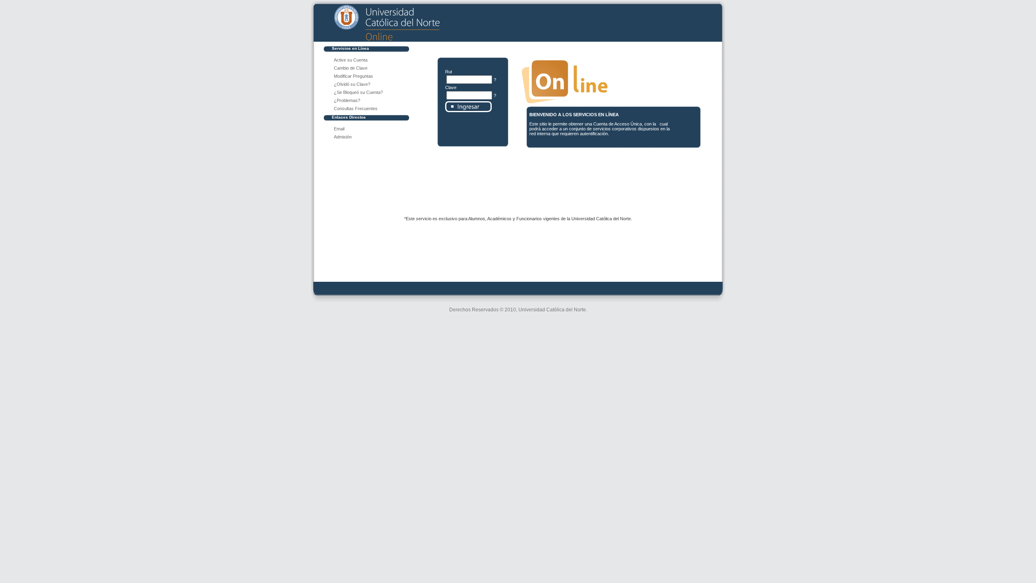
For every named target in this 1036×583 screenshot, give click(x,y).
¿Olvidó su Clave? (352, 84)
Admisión (343, 136)
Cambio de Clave (350, 68)
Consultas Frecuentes (356, 108)
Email (339, 128)
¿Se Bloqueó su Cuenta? (358, 92)
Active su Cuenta (350, 59)
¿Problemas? (347, 100)
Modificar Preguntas (353, 76)
